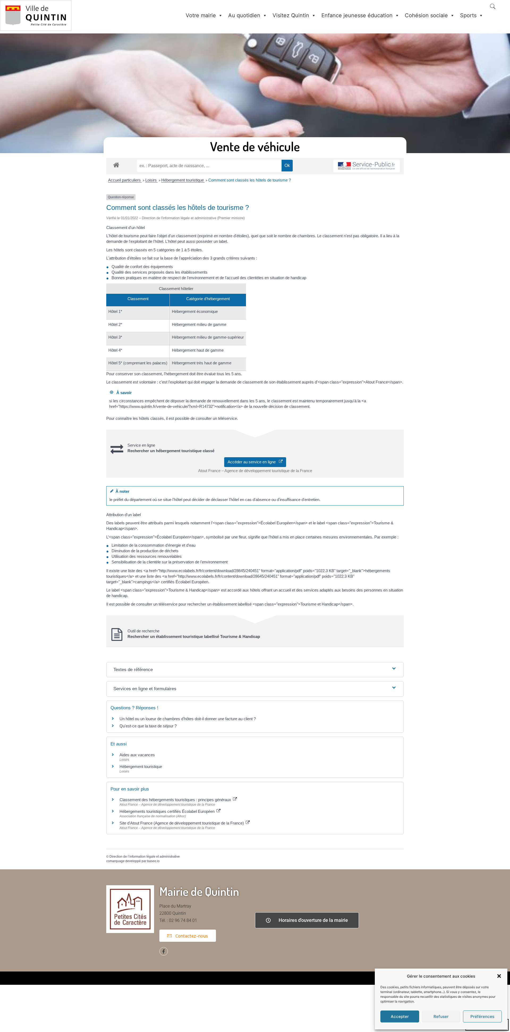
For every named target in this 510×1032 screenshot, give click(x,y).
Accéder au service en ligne (253, 462)
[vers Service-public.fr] (366, 166)
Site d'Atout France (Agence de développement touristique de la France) (182, 823)
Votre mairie (201, 15)
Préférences (482, 1016)
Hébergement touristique (183, 180)
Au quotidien (244, 15)
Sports (468, 15)
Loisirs (151, 180)
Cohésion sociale (426, 15)
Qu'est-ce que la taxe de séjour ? (148, 726)
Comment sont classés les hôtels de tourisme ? (249, 180)
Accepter (400, 1016)
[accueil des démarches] (116, 165)
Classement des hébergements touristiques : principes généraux (176, 799)
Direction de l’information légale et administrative (144, 856)
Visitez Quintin (291, 15)
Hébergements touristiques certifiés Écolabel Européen (168, 811)
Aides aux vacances (137, 755)
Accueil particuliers (125, 180)
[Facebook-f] (163, 951)
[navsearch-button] (492, 7)
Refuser (441, 1016)
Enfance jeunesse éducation (357, 15)
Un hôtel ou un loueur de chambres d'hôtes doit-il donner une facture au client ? (188, 718)
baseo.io (153, 861)
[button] (499, 976)
